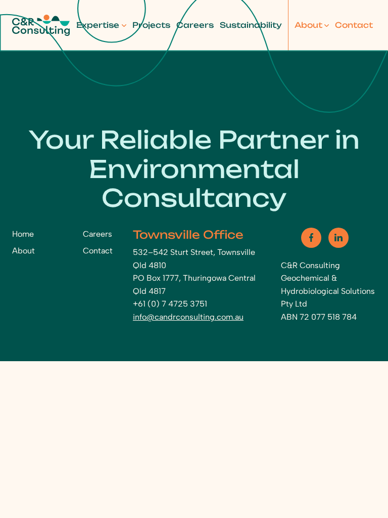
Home (23, 234)
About (308, 25)
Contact (354, 25)
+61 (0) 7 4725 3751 (170, 304)
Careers (195, 25)
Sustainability (251, 25)
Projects (151, 25)
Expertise (97, 25)
